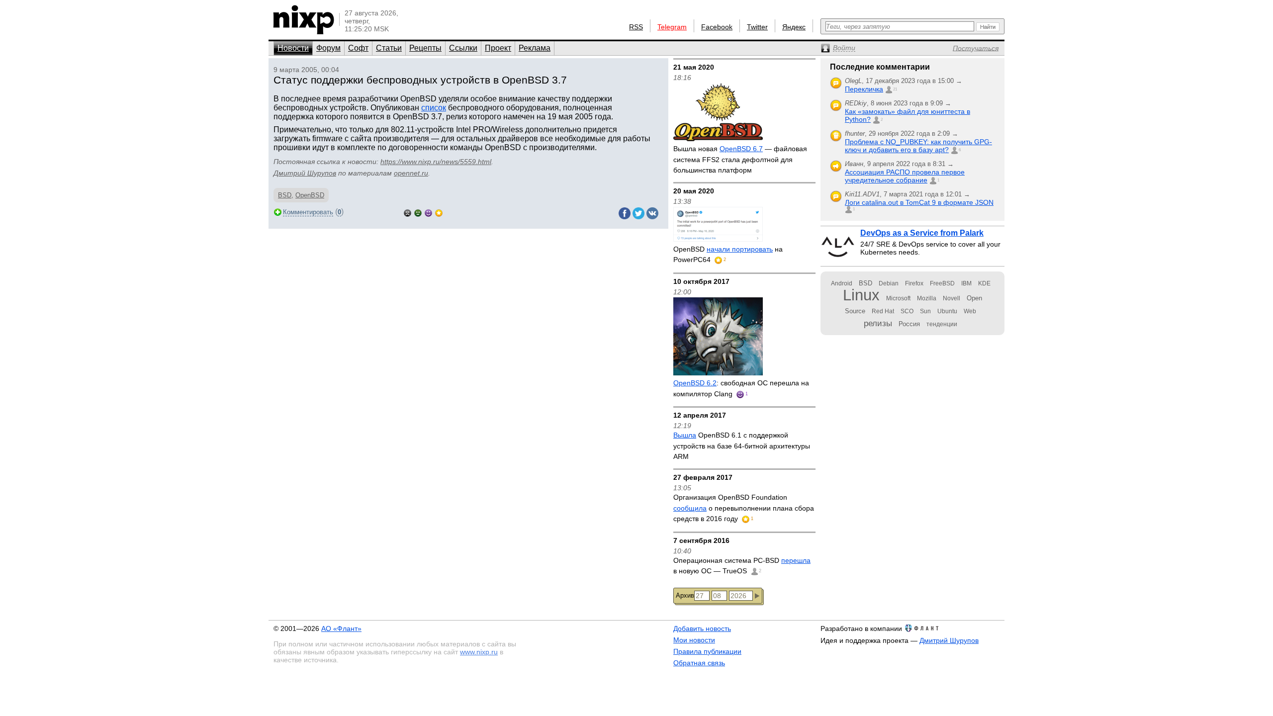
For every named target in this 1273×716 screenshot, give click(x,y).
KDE (984, 283)
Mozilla (926, 298)
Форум (328, 48)
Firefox (914, 283)
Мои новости (694, 640)
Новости (293, 48)
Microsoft (898, 298)
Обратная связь (699, 663)
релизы (878, 323)
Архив (685, 595)
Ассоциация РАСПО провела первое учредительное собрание (905, 176)
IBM (966, 283)
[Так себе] (418, 212)
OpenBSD (309, 195)
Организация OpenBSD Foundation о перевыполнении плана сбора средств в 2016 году (743, 508)
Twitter (757, 27)
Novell (951, 298)
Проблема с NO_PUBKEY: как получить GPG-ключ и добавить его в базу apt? (918, 146)
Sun (925, 311)
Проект (498, 48)
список (433, 107)
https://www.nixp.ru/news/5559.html (435, 162)
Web (970, 311)
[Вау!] (439, 212)
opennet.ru (411, 173)
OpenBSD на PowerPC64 (728, 254)
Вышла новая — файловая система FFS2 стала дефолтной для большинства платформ (740, 159)
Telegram (672, 27)
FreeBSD (942, 283)
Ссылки (463, 48)
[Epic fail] (407, 212)
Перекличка (864, 89)
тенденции (941, 324)
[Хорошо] (428, 212)
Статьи (389, 48)
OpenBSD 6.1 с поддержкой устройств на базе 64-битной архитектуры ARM (741, 445)
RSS (636, 27)
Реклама (534, 48)
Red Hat (883, 311)
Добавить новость (702, 628)
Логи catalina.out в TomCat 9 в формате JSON (919, 202)
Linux (861, 295)
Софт (358, 48)
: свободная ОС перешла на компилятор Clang (741, 388)
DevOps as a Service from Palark (922, 233)
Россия (909, 324)
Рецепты (425, 48)
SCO (907, 311)
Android (841, 283)
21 (895, 89)
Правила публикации (707, 651)
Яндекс (794, 27)
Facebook (716, 27)
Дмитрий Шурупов (304, 173)
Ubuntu (947, 311)
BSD (284, 195)
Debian (889, 283)
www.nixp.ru (479, 652)
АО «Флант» (341, 628)
